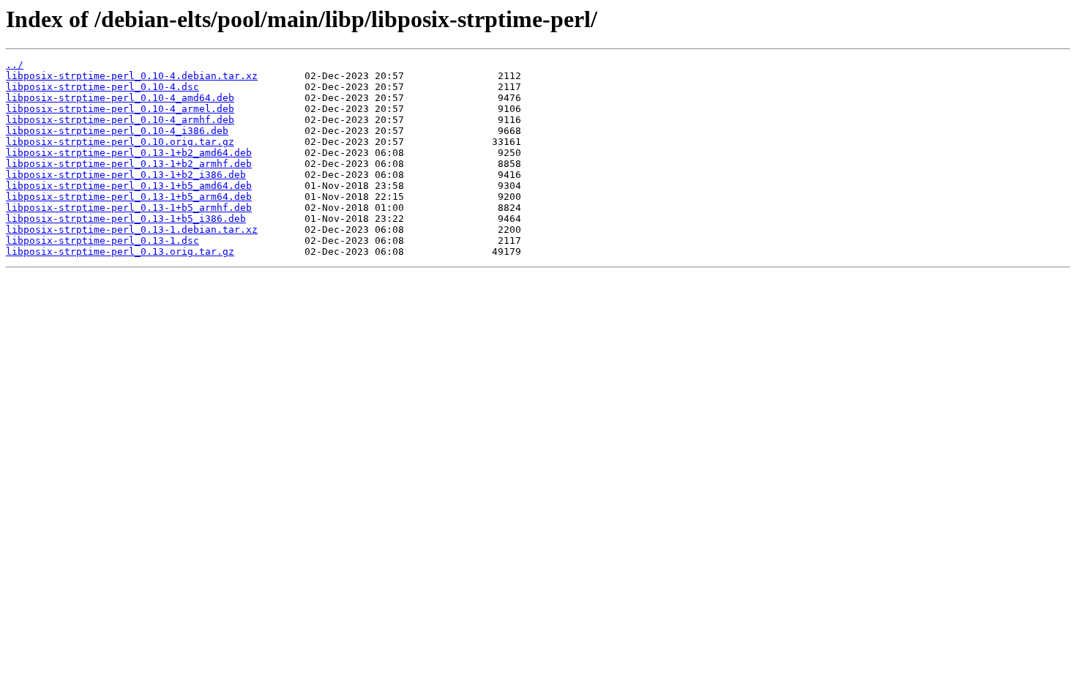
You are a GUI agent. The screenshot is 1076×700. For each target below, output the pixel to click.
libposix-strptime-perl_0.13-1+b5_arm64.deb (129, 196)
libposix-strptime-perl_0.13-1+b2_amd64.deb (129, 152)
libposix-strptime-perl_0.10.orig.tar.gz (120, 141)
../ (14, 64)
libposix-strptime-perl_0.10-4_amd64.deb (120, 97)
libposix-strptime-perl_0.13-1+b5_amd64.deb (129, 185)
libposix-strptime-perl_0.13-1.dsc (102, 240)
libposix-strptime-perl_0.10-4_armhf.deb (120, 119)
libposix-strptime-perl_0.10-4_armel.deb (120, 108)
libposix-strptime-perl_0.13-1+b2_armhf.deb (129, 163)
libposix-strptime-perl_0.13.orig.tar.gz (120, 251)
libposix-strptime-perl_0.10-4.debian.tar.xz (132, 75)
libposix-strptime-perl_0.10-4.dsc (102, 86)
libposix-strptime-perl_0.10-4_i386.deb (117, 130)
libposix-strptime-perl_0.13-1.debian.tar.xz (132, 229)
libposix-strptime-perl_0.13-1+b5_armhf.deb (129, 207)
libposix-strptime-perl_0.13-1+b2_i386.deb (126, 174)
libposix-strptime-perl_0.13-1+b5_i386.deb (126, 218)
